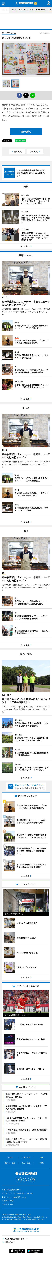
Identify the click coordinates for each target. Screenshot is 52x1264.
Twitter (26, 1179)
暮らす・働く (40, 9)
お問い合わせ (8, 1201)
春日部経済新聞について (12, 1190)
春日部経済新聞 (24, 3)
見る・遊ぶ (23, 9)
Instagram (33, 1179)
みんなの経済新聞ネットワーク (26, 1230)
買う (31, 9)
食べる (13, 9)
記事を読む (26, 131)
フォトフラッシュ (9, 33)
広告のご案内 (8, 1204)
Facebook (19, 1179)
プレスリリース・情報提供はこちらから (18, 1193)
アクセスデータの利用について (15, 1197)
